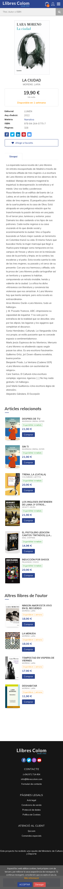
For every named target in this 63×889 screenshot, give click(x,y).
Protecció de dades (31, 810)
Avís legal (31, 800)
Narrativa (29, 119)
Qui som (31, 831)
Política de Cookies (32, 814)
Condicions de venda (31, 805)
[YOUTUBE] (39, 760)
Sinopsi (13, 156)
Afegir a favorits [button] (24, 142)
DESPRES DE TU (31, 418)
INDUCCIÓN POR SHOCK (35, 559)
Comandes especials (31, 836)
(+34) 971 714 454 (31, 774)
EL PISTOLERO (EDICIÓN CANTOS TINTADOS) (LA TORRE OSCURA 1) (36, 534)
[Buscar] (59, 11)
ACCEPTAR (24, 884)
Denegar (39, 884)
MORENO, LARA (31, 84)
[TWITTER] (29, 760)
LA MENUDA (29, 633)
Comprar (28, 434)
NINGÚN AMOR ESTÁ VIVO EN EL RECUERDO (37, 607)
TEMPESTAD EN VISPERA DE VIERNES (38, 659)
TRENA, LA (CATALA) (34, 474)
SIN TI (25, 446)
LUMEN (28, 111)
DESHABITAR (29, 685)
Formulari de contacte (31, 784)
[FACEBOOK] (23, 760)
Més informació (31, 878)
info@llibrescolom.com (31, 779)
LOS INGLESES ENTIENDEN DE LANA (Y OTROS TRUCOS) (37, 503)
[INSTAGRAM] (34, 760)
